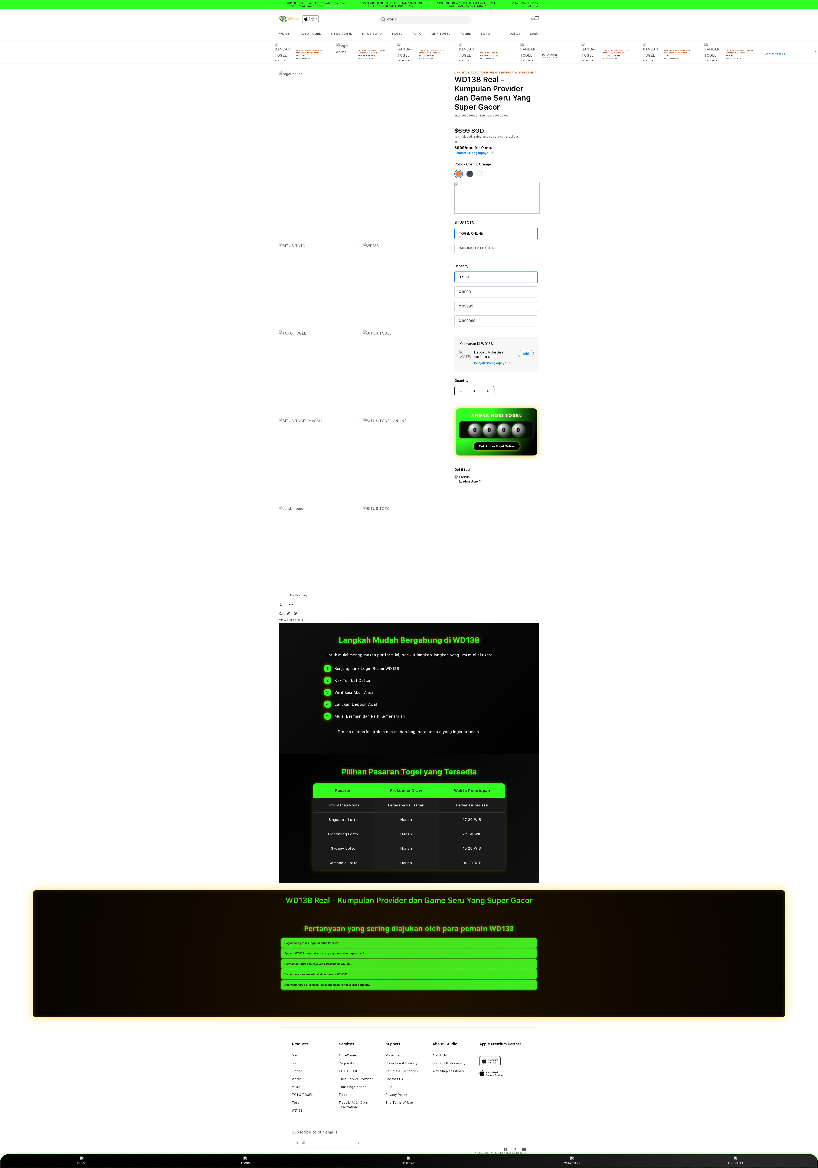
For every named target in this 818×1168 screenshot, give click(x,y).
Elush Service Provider (356, 1079)
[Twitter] (289, 614)
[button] (284, 34)
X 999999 (467, 321)
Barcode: (486, 115)
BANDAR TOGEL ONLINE (478, 248)
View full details (291, 620)
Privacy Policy (396, 1094)
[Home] (289, 18)
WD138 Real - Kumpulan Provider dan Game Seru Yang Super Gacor (317, 5)
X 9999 (465, 292)
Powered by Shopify (513, 1153)
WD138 (284, 33)
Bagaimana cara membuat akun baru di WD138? (316, 974)
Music (296, 1087)
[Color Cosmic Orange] (458, 174)
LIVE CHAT (735, 1163)
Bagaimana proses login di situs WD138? (311, 943)
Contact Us (394, 1079)
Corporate (346, 1063)
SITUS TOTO (372, 33)
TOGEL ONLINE (471, 233)
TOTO (417, 33)
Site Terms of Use (399, 1102)
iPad (295, 1063)
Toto (295, 1102)
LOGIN (245, 1163)
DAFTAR (409, 1163)
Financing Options (352, 1087)
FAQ (389, 1087)
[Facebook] (282, 614)
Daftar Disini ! (333, 6)
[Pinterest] (296, 614)
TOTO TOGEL (310, 33)
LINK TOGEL (440, 33)
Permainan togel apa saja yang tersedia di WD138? (317, 963)
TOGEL (397, 33)
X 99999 (466, 306)
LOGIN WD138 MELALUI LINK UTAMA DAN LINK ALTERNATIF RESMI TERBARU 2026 (391, 5)
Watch (297, 1079)
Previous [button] (281, 5)
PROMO (82, 1163)
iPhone (297, 1071)
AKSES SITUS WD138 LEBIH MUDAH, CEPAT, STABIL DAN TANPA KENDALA (466, 5)
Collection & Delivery (402, 1063)
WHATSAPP (572, 1163)
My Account (395, 1055)
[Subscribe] (357, 1143)
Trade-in (345, 1094)
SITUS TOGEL (341, 33)
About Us (439, 1055)
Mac (295, 1055)
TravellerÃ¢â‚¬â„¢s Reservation (353, 1105)
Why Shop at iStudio (448, 1071)
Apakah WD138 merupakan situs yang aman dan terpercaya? (324, 953)
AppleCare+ (347, 1055)
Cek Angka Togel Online (496, 446)
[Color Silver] (480, 174)
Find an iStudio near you (450, 1063)
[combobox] (425, 19)
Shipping (480, 136)
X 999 (464, 277)
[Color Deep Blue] (469, 174)
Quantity (461, 381)
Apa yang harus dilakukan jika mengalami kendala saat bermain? (327, 984)
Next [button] (537, 5)
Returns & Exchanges (402, 1071)
